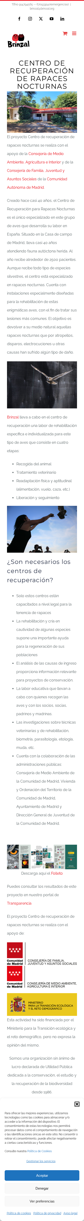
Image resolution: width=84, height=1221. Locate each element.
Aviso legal (70, 1213)
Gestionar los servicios (41, 1161)
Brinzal (13, 417)
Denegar (42, 1188)
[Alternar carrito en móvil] (65, 33)
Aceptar (42, 1175)
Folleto (57, 873)
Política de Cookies (39, 1151)
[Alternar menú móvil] (74, 33)
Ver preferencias (42, 1201)
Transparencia (19, 903)
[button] (77, 1104)
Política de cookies (19, 1213)
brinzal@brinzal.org (42, 8)
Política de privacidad (47, 1213)
